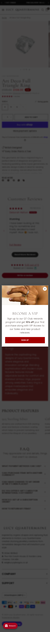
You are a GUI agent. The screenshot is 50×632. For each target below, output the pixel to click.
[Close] (45, 289)
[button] (25, 340)
